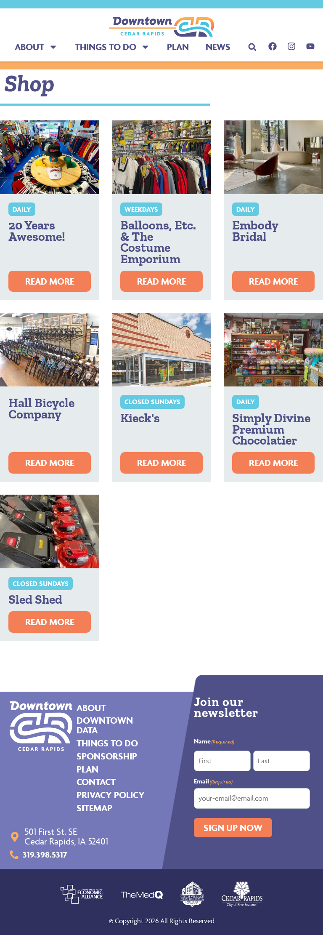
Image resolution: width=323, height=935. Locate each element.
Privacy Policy (111, 795)
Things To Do (105, 47)
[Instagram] (291, 46)
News (218, 47)
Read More (49, 281)
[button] (252, 47)
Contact (96, 782)
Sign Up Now (233, 828)
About (29, 47)
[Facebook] (272, 46)
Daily (22, 209)
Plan (178, 47)
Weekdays (141, 209)
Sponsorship (107, 756)
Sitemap (94, 808)
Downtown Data (105, 725)
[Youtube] (310, 46)
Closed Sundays (152, 401)
